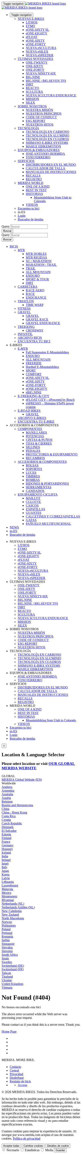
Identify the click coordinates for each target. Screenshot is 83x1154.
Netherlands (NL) (13, 903)
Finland (6, 838)
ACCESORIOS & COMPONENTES (42, 461)
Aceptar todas (11, 1145)
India (5, 856)
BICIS (14, 246)
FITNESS (24, 308)
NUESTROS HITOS (39, 124)
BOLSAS (32, 465)
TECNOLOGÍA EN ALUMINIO (47, 135)
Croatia (6, 819)
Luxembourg (10, 885)
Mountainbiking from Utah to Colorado (51, 720)
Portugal (7, 933)
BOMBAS (33, 480)
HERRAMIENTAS (38, 487)
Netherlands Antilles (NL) (18, 907)
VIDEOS (32, 204)
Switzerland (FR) (13, 969)
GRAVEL (24, 312)
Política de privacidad (26, 1138)
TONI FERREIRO (38, 157)
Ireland (6, 860)
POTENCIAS (35, 436)
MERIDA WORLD (30, 183)
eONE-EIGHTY (36, 33)
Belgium (7, 801)
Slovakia (7, 947)
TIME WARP (35, 305)
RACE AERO (35, 290)
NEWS (14, 527)
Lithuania (8, 881)
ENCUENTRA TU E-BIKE (36, 421)
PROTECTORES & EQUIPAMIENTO (52, 454)
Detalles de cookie (58, 1145)
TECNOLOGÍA (28, 128)
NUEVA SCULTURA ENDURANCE (51, 95)
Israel (5, 863)
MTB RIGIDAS (36, 257)
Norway (7, 922)
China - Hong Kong (14, 812)
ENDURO (33, 275)
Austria (6, 798)
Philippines (9, 925)
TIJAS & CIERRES (39, 443)
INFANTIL (25, 334)
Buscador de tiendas (30, 219)
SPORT (31, 370)
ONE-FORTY (35, 70)
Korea (5, 874)
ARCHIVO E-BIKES (32, 418)
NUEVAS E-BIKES (31, 18)
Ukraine (7, 980)
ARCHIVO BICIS (30, 337)
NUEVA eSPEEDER (39, 55)
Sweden (7, 962)
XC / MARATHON (39, 261)
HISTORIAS (34, 194)
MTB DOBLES (36, 254)
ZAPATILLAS (35, 509)
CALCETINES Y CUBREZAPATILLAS (53, 516)
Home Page (9, 1031)
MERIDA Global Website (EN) (22, 779)
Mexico (6, 892)
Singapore (8, 943)
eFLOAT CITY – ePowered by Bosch (50, 399)
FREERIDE (34, 363)
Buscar (7, 230)
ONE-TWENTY (37, 62)
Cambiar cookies (33, 1145)
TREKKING (26, 326)
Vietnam (7, 987)
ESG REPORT (35, 121)
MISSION (32, 99)
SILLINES (33, 447)
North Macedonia (13, 918)
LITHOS (31, 22)
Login (21, 215)
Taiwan (6, 973)
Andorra (7, 787)
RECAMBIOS (35, 458)
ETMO (30, 26)
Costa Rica (9, 816)
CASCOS (32, 505)
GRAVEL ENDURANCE (43, 323)
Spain (5, 958)
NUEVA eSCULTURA (41, 48)
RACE (30, 294)
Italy (4, 867)
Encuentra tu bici (28, 208)
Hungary (7, 849)
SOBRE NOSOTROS (32, 106)
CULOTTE (33, 502)
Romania (7, 936)
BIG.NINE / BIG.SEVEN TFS (46, 80)
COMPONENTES (30, 429)
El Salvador (9, 830)
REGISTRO (34, 179)
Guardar (60, 1150)
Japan (5, 871)
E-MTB (23, 348)
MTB (21, 250)
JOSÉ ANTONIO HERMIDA (45, 153)
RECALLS (33, 175)
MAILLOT (33, 498)
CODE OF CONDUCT (41, 117)
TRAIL (30, 268)
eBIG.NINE (34, 392)
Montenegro (9, 896)
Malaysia (7, 889)
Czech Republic (12, 823)
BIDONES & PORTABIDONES (47, 483)
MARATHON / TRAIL (41, 264)
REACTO (32, 88)
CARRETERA (27, 286)
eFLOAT (31, 37)
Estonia (6, 834)
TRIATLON (26, 301)
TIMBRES (33, 476)
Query (6, 226)
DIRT (29, 84)
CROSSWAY (35, 330)
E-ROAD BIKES (29, 410)
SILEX (30, 102)
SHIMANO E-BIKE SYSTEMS (47, 142)
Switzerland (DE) (13, 965)
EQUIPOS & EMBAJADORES (39, 150)
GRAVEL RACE (37, 319)
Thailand (7, 976)
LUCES (31, 472)
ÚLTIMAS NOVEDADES (35, 59)
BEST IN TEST (36, 190)
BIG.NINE (33, 77)
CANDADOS (35, 491)
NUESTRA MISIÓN (39, 110)
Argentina (8, 790)
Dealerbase (17, 1077)
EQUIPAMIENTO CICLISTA (38, 494)
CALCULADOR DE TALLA (45, 168)
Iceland (6, 852)
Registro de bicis (20, 1081)
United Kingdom (12, 984)
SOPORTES (34, 469)
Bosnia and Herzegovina (17, 805)
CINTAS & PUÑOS (39, 440)
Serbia (6, 940)
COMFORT (34, 374)
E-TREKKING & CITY (33, 396)
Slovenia (7, 951)
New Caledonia (12, 911)
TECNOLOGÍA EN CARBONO (47, 132)
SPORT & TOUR (37, 279)
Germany (7, 845)
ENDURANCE (36, 297)
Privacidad (16, 1074)
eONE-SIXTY (35, 40)
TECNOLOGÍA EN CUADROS (47, 139)
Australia (7, 794)
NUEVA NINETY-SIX (41, 73)
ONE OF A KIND (38, 186)
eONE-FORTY (36, 44)
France (6, 841)
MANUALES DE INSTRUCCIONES (51, 172)
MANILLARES (36, 432)
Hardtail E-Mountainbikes (42, 367)
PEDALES (33, 450)
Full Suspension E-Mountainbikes (47, 352)
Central (14, 1070)
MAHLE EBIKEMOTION (43, 146)
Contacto (15, 1066)
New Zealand (10, 914)
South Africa (10, 954)
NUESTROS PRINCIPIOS (43, 113)
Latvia (6, 878)
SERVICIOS (26, 161)
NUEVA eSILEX (37, 51)
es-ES (13, 731)
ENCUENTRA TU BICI (34, 341)
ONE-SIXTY (34, 66)
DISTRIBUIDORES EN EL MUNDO (51, 164)
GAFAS (31, 520)
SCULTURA (34, 91)
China (5, 809)
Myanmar (8, 900)
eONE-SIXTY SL (37, 29)
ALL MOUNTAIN (38, 272)
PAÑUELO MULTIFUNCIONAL (48, 523)
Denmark (7, 827)
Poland (6, 929)
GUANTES (33, 512)
